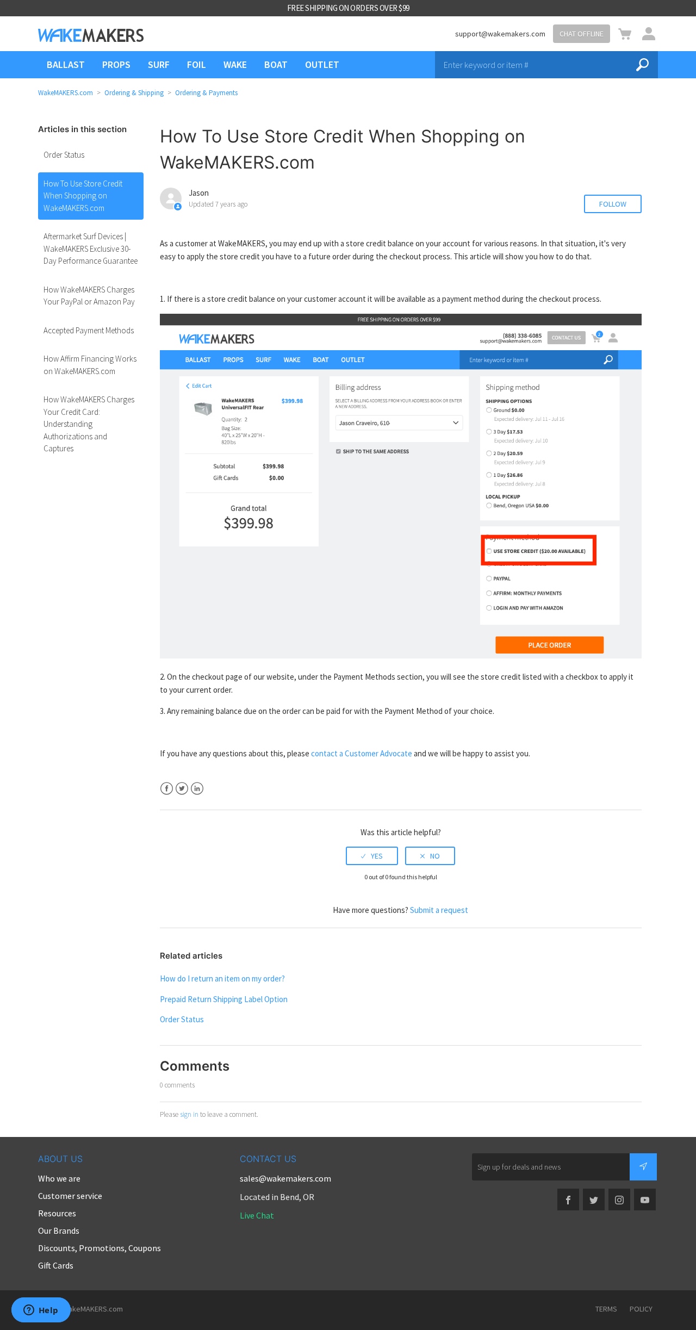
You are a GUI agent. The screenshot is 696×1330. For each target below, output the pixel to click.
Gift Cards (55, 1265)
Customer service (70, 1195)
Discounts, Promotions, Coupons (99, 1247)
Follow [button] (612, 204)
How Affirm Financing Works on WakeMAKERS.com (90, 364)
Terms (606, 1309)
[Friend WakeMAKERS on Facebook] (568, 1199)
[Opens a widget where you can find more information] (41, 1311)
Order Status (64, 155)
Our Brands (58, 1230)
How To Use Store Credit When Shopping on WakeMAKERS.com (83, 195)
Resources (57, 1213)
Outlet (322, 64)
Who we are (59, 1178)
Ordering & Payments (206, 92)
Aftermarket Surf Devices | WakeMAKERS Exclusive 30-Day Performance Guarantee (91, 248)
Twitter (182, 788)
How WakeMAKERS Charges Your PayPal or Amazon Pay (89, 295)
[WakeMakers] (91, 35)
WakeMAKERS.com (65, 92)
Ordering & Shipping (134, 92)
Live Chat (257, 1215)
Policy (641, 1309)
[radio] (372, 856)
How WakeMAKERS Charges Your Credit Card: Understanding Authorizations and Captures (89, 423)
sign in (189, 1114)
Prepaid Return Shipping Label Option (224, 999)
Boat (276, 64)
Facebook (166, 788)
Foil (196, 64)
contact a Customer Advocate (361, 753)
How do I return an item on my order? (222, 978)
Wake (235, 64)
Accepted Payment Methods (89, 330)
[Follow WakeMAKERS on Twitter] (594, 1199)
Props (116, 64)
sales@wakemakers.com (285, 1178)
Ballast (66, 64)
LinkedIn (197, 788)
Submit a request (439, 910)
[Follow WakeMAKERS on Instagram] (619, 1199)
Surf (159, 64)
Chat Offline (582, 34)
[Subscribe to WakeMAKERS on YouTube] (645, 1199)
